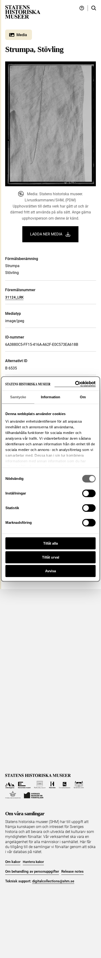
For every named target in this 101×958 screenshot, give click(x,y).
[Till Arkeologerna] (10, 785)
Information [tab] (50, 397)
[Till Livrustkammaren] (64, 785)
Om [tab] (83, 397)
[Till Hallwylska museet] (40, 785)
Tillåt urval (50, 557)
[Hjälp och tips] (81, 8)
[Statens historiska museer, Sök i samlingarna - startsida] (22, 11)
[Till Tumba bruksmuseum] (13, 795)
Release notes (72, 871)
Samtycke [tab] (18, 397)
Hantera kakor (33, 862)
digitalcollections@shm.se (53, 881)
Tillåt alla (50, 543)
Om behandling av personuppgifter (32, 871)
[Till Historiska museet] (52, 785)
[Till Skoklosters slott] (79, 785)
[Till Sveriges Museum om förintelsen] (33, 795)
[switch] (89, 493)
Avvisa (50, 571)
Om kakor (12, 862)
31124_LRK (14, 297)
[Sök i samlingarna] (93, 8)
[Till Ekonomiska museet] (24, 785)
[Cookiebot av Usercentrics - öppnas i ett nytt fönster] (75, 384)
